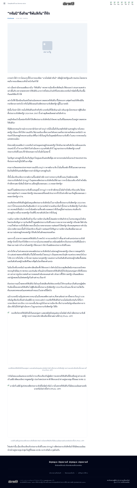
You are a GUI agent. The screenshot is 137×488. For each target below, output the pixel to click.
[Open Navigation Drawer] (4, 3)
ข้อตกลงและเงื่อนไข (69, 473)
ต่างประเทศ (11, 18)
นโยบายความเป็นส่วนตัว (55, 473)
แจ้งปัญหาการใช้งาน (83, 473)
